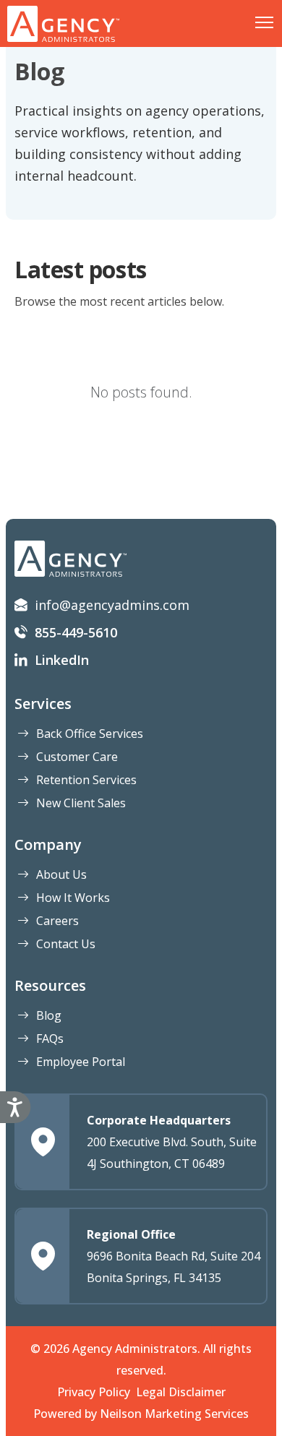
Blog (48, 1015)
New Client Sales (81, 803)
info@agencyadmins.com (112, 605)
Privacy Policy (93, 1392)
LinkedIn (62, 659)
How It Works (73, 898)
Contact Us (65, 944)
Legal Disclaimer (181, 1392)
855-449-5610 (76, 632)
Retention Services (86, 780)
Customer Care (77, 757)
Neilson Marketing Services (174, 1414)
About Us (61, 874)
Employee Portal (80, 1062)
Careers (57, 921)
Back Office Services (89, 733)
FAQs (50, 1038)
